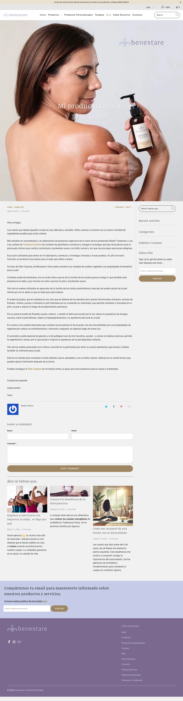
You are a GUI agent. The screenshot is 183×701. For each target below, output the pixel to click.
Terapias (99, 15)
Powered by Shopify (34, 690)
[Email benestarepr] (19, 642)
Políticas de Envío (129, 670)
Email (74, 431)
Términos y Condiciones (132, 680)
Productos (54, 15)
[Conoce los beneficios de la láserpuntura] (70, 491)
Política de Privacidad (131, 675)
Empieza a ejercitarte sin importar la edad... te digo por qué (27, 519)
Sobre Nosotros (121, 15)
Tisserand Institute (32, 244)
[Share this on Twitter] (106, 407)
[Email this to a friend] (129, 407)
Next (128, 207)
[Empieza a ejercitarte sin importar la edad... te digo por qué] (27, 499)
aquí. (45, 601)
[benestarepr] (15, 15)
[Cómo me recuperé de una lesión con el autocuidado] (113, 506)
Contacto (137, 15)
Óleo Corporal (35, 369)
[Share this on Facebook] (114, 407)
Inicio (43, 15)
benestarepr (19, 690)
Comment (11, 443)
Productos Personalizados (78, 15)
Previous (119, 207)
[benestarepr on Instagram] (14, 642)
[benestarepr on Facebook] (9, 642)
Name (10, 431)
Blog (108, 15)
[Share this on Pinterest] (121, 407)
